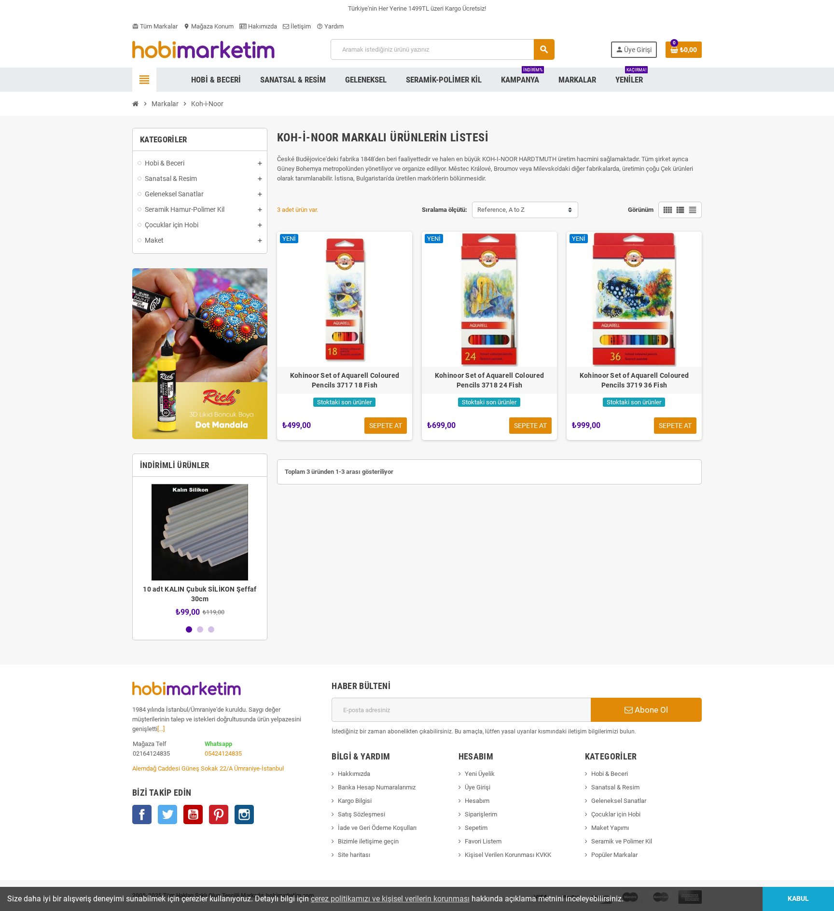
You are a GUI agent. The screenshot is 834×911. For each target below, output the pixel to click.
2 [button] (200, 629)
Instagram (244, 814)
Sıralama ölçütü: (444, 209)
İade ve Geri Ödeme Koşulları (377, 827)
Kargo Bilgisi (355, 800)
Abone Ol (650, 710)
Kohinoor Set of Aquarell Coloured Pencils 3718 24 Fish (489, 380)
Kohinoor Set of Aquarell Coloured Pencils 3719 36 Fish (634, 380)
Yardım (330, 26)
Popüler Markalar (614, 854)
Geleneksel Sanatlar (618, 800)
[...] (161, 728)
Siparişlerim (481, 814)
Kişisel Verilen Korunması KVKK (508, 854)
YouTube (193, 814)
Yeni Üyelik (480, 773)
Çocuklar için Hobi (615, 814)
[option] (200, 550)
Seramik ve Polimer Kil (621, 841)
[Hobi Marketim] (203, 49)
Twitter (167, 814)
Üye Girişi (477, 787)
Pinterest (218, 814)
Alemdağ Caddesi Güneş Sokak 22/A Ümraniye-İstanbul (208, 768)
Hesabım (477, 800)
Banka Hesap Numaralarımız (377, 787)
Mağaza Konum (208, 26)
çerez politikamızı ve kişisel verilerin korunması (390, 898)
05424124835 (223, 753)
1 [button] (189, 629)
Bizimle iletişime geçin (368, 841)
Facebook (142, 814)
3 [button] (211, 629)
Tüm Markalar (155, 26)
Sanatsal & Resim (615, 787)
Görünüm (640, 209)
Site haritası (354, 854)
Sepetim (476, 827)
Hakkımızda (354, 773)
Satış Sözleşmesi (361, 814)
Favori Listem (483, 841)
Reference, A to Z (501, 209)
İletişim (300, 26)
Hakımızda (262, 26)
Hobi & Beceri (609, 773)
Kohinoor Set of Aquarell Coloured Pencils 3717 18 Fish (344, 380)
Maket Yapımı (610, 827)
